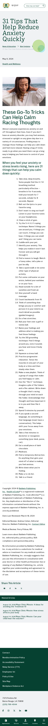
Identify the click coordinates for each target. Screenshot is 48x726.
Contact (6, 653)
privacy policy (26, 538)
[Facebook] (10, 588)
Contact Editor (38, 524)
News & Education (9, 46)
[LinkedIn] (20, 710)
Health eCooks (13, 492)
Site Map (6, 681)
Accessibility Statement (13, 662)
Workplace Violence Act (13, 686)
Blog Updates (25, 46)
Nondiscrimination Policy (13, 658)
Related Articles (8, 598)
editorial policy (12, 538)
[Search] (44, 6)
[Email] (4, 588)
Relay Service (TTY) (11, 667)
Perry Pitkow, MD (24, 529)
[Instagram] (8, 710)
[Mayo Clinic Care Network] (14, 5)
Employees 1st (8, 672)
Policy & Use (7, 677)
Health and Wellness (11, 64)
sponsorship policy (25, 541)
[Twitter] (14, 710)
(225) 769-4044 (9, 705)
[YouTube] (26, 710)
